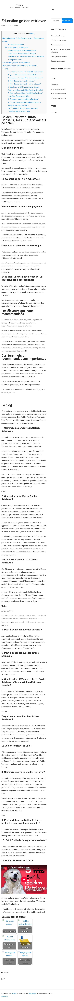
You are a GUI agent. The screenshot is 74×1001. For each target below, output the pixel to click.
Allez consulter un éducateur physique (22, 50)
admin (5, 25)
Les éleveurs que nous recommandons (16, 62)
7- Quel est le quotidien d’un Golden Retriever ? (25, 93)
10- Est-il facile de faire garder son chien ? (23, 108)
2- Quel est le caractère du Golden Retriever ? (24, 75)
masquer (31, 33)
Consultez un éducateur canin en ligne (22, 53)
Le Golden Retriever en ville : (19, 96)
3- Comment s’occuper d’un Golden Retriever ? (25, 78)
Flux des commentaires (58, 93)
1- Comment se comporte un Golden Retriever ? (25, 71)
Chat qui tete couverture (59, 56)
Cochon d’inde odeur (58, 45)
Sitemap (53, 112)
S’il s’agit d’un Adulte (16, 44)
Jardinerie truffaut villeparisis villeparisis (60, 50)
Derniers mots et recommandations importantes (19, 65)
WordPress (4, 996)
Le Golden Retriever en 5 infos (19, 111)
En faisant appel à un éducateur (16, 47)
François (19, 5)
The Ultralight (32, 993)
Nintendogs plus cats (58, 61)
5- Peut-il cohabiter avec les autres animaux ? (24, 84)
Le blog (5, 68)
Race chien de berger (58, 36)
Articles (6, 972)
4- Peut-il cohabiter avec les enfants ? (21, 81)
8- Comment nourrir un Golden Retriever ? (23, 99)
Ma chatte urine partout (59, 40)
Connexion (54, 84)
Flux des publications (58, 89)
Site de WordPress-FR (58, 98)
